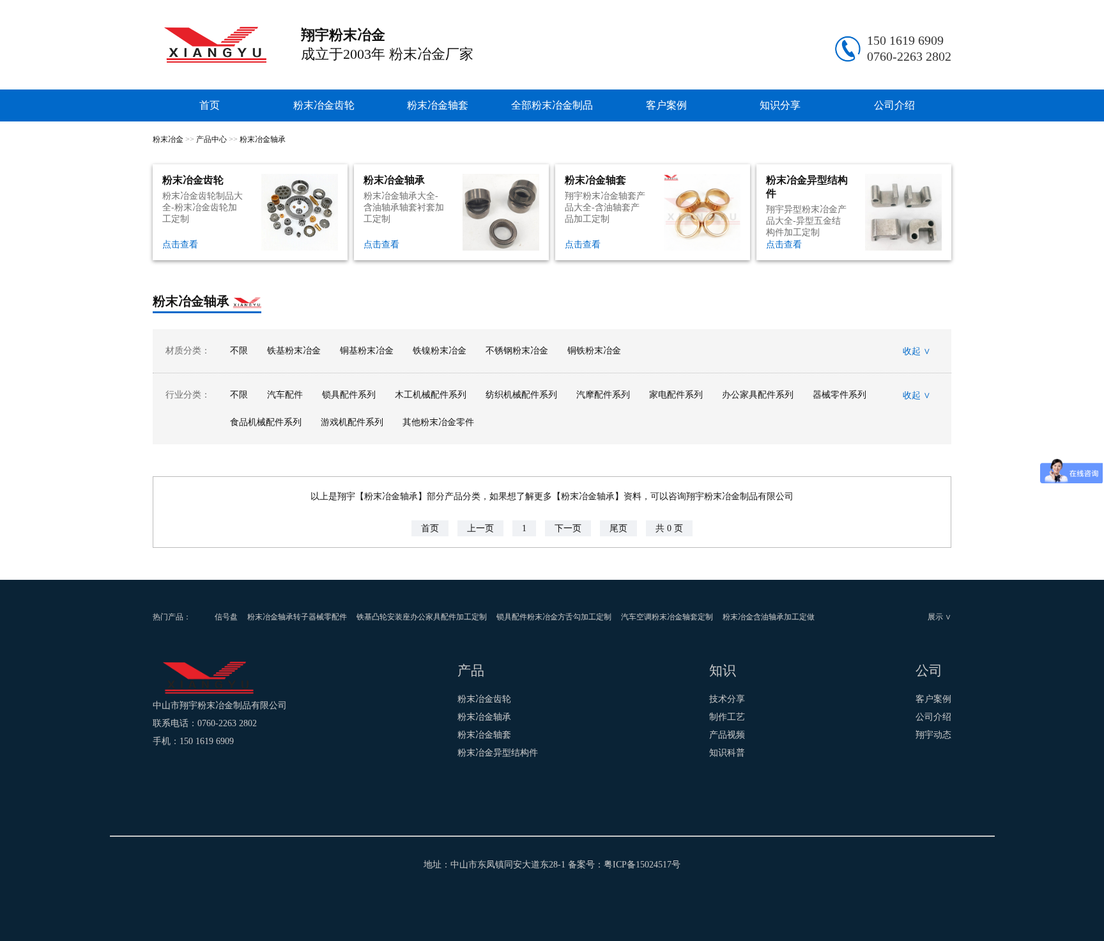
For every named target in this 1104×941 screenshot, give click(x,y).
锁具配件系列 (349, 395)
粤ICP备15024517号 (642, 864)
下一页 (568, 528)
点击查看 (180, 244)
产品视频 (727, 735)
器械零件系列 (839, 395)
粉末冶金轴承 (263, 139)
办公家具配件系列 (757, 395)
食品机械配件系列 (266, 422)
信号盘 (226, 616)
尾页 (618, 528)
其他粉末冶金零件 (438, 422)
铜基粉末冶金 (367, 350)
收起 (917, 351)
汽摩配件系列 (603, 395)
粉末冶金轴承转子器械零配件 (297, 616)
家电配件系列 (676, 395)
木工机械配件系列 (430, 395)
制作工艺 (727, 717)
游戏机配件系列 (352, 422)
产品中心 (211, 139)
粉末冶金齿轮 (324, 105)
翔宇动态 (933, 735)
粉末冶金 (168, 139)
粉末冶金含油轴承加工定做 (769, 616)
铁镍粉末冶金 (439, 350)
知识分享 (780, 105)
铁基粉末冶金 (294, 350)
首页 (209, 105)
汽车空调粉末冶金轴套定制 (667, 616)
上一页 (480, 528)
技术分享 (727, 699)
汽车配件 (285, 395)
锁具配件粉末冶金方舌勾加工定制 (553, 616)
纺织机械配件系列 (521, 395)
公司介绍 (894, 105)
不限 (239, 350)
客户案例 (666, 105)
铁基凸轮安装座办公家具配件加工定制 (421, 616)
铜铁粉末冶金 (594, 350)
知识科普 (727, 753)
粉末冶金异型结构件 (497, 753)
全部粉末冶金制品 (552, 105)
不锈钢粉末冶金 (517, 350)
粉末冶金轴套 (437, 105)
